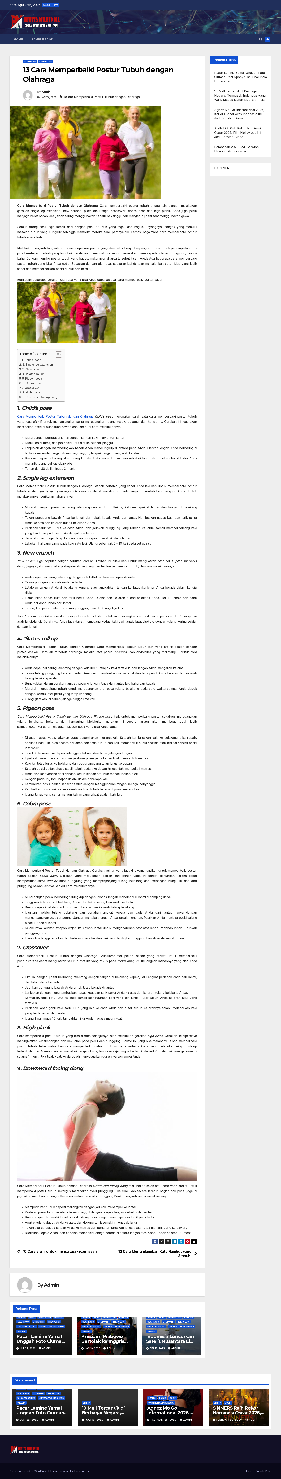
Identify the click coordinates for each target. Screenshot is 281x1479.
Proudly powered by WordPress (29, 1470)
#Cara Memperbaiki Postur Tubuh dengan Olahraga (102, 97)
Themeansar (81, 1470)
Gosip (32, 1317)
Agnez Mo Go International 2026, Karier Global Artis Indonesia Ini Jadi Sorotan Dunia (239, 114)
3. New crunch (32, 369)
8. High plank (31, 392)
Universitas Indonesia (51, 1326)
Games (21, 1317)
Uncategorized (26, 1326)
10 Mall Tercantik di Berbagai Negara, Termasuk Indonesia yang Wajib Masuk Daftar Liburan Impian (240, 95)
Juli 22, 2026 (29, 1419)
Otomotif (38, 1322)
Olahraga (30, 61)
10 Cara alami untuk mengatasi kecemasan (60, 1251)
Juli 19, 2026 (94, 1419)
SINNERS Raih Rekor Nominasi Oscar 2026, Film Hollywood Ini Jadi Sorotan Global (237, 132)
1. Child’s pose (31, 360)
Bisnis (162, 1398)
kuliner (58, 1317)
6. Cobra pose (31, 383)
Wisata (22, 1331)
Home (18, 39)
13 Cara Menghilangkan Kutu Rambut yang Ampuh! (154, 1253)
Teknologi (54, 1322)
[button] (260, 39)
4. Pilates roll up (34, 373)
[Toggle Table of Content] (56, 354)
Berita (86, 1403)
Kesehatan (45, 61)
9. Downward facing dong (39, 397)
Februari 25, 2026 (164, 1419)
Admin (46, 92)
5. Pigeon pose (32, 378)
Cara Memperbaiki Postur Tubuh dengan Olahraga (55, 416)
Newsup (64, 1470)
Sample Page (42, 39)
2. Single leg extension (37, 364)
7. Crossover (30, 387)
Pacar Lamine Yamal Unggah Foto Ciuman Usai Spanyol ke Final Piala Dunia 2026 (240, 77)
